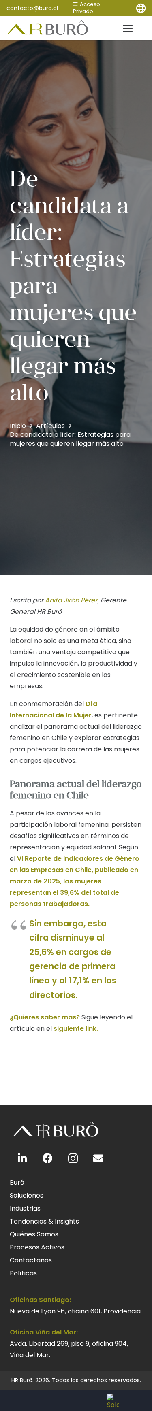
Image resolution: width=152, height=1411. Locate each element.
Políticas (23, 1273)
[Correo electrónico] (98, 1158)
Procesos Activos (37, 1247)
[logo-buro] (47, 28)
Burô (17, 1182)
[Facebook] (48, 1158)
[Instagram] (73, 1158)
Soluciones (26, 1195)
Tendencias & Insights (44, 1221)
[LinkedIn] (22, 1158)
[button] (141, 8)
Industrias (25, 1208)
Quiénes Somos (34, 1234)
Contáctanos (31, 1260)
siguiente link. (76, 1028)
